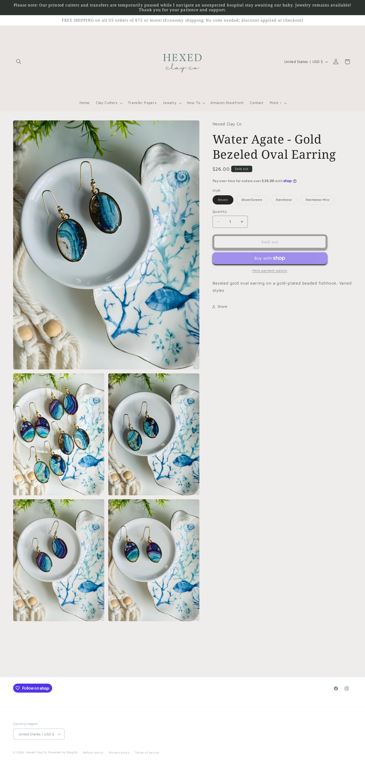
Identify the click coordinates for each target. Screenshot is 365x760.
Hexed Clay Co (36, 752)
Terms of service (147, 752)
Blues (225, 200)
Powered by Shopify (63, 752)
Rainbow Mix (320, 200)
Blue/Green (255, 200)
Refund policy (93, 752)
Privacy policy (119, 752)
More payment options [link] (270, 270)
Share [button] (222, 306)
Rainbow (286, 200)
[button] (19, 61)
